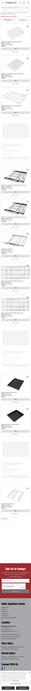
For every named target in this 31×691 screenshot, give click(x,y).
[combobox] (23, 20)
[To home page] (11, 2)
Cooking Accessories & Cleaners (8, 14)
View (15, 48)
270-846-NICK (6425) (13, 634)
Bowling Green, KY (9, 626)
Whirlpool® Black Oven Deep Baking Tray (10, 424)
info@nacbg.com (11, 638)
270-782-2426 (15, 636)
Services (4, 609)
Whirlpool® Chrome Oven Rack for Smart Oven (11, 41)
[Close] (29, 672)
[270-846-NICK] (24, 3)
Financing (5, 611)
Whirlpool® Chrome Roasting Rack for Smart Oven (12, 73)
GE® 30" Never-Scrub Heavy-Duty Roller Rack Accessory (13, 217)
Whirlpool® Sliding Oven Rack (7, 503)
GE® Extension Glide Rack (7, 249)
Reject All (8, 688)
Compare (16, 51)
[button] (2, 3)
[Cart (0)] (28, 3)
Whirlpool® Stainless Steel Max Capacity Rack (11, 105)
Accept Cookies (22, 688)
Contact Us (5, 615)
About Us (5, 613)
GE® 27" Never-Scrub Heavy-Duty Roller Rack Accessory (13, 185)
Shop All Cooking (24, 12)
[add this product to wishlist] (27, 26)
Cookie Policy (15, 680)
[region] (15, 680)
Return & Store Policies (9, 617)
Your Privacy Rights (15, 683)
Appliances (10, 12)
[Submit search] (27, 7)
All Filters (9, 19)
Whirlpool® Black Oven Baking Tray (9, 392)
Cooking (16, 12)
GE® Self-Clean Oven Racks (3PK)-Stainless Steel (12, 281)
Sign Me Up (15, 591)
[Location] (19, 3)
